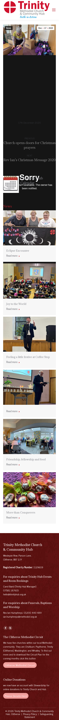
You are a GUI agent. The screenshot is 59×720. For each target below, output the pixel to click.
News (8, 28)
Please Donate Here (16, 696)
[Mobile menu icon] (54, 10)
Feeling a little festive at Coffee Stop (28, 357)
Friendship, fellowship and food (26, 459)
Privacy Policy (30, 714)
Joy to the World (16, 304)
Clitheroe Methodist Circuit (20, 665)
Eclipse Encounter (17, 250)
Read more (11, 256)
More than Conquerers (20, 512)
